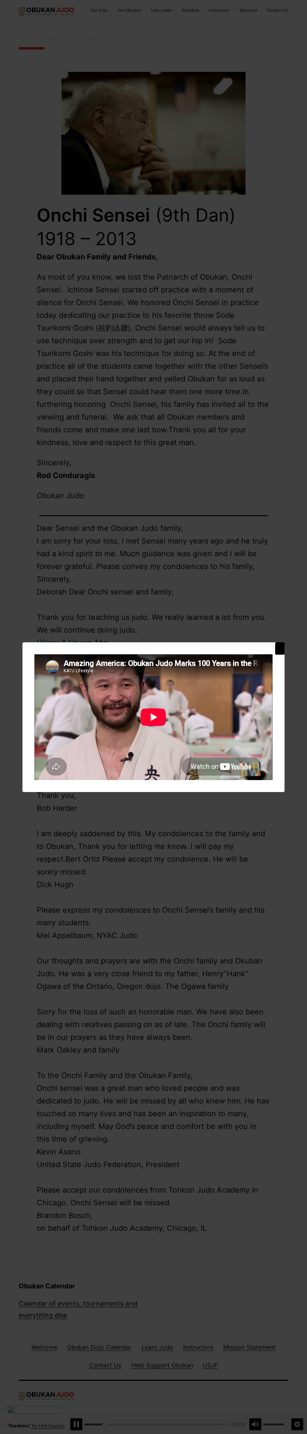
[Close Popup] (280, 648)
